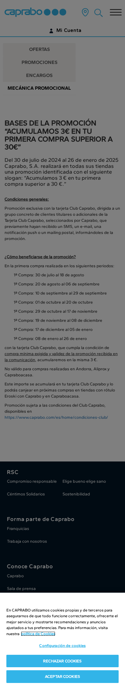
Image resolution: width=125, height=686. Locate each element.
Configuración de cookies (62, 645)
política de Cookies (38, 633)
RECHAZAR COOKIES (62, 661)
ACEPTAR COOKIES (62, 676)
